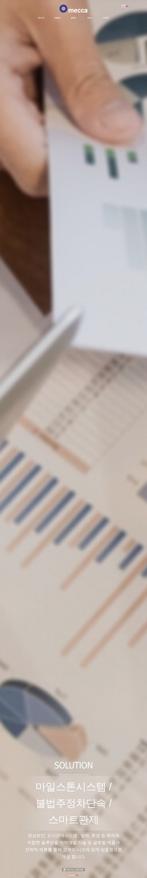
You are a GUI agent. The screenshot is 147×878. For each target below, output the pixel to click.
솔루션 (73, 18)
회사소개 (41, 18)
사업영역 (57, 18)
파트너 (89, 18)
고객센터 (106, 18)
